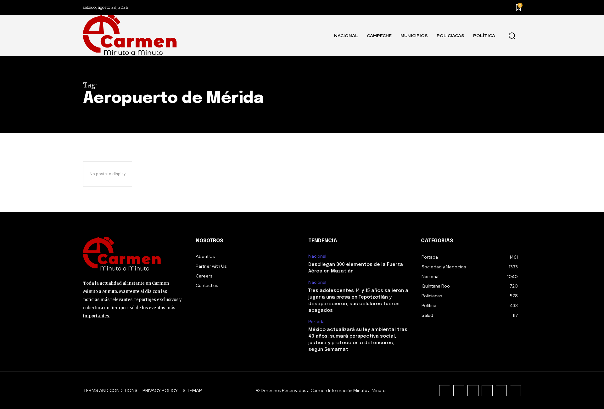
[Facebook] (444, 390)
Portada (316, 321)
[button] (512, 36)
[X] (501, 390)
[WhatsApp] (515, 390)
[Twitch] (487, 390)
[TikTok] (472, 390)
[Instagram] (458, 390)
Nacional (317, 256)
